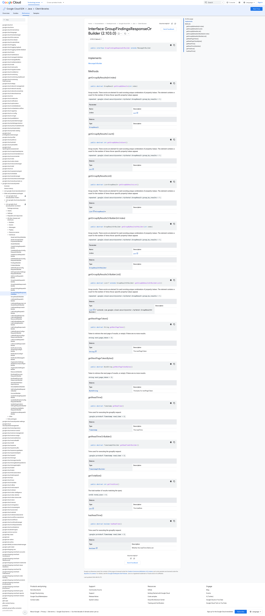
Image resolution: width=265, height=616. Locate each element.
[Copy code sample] (174, 45)
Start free (256, 9)
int (134, 113)
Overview (5, 13)
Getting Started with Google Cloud (159, 593)
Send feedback (168, 29)
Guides (15, 13)
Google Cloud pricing (37, 593)
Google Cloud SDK (15, 9)
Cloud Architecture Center (156, 600)
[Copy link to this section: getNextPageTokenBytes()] (115, 358)
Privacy (43, 611)
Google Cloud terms (63, 611)
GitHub (150, 590)
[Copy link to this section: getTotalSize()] (103, 476)
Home (90, 23)
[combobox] (214, 2)
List (90, 211)
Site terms (51, 611)
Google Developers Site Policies (117, 573)
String (91, 352)
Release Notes (93, 596)
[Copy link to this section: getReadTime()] (104, 397)
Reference (26, 13)
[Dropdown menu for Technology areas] (42, 2)
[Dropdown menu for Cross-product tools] (64, 2)
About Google (34, 611)
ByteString (93, 391)
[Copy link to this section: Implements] (103, 58)
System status (94, 600)
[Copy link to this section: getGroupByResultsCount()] (116, 134)
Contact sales (34, 600)
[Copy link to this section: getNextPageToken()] (110, 319)
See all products (35, 590)
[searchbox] (13, 19)
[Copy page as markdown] (125, 33)
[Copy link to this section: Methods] (101, 71)
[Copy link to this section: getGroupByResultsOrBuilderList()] (123, 274)
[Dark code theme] (171, 45)
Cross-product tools (54, 2)
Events (208, 593)
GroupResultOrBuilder (98, 268)
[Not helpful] (175, 23)
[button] (13, 183)
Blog (207, 590)
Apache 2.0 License (90, 573)
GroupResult (94, 127)
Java (30, 9)
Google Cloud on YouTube (214, 600)
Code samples (152, 596)
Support (91, 593)
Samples (36, 13)
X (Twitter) (209, 596)
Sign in (260, 2)
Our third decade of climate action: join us (85, 611)
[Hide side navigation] (25, 612)
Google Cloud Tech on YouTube (216, 603)
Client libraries (42, 9)
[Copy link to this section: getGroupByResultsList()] (114, 176)
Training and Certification (156, 603)
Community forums (95, 590)
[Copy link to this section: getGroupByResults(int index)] (118, 78)
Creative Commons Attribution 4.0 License (140, 571)
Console (232, 2)
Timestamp (93, 430)
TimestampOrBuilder (97, 469)
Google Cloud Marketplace (38, 596)
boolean (92, 548)
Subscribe (240, 612)
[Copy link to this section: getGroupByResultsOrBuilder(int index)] (127, 218)
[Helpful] (172, 23)
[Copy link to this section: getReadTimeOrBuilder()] (113, 437)
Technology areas (34, 2)
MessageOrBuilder (95, 63)
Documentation (99, 23)
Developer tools (111, 23)
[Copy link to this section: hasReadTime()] (104, 515)
